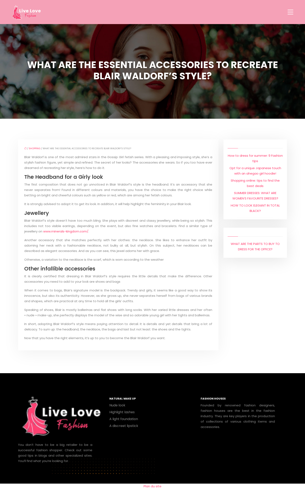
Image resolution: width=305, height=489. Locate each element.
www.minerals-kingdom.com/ (65, 231)
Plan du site (152, 486)
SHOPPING (34, 148)
